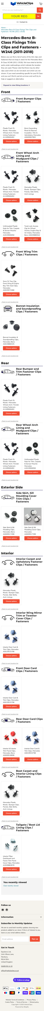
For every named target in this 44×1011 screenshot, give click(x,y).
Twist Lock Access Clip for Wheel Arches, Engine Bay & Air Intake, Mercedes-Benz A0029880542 (32, 230)
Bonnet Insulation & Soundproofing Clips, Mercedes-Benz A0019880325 (11, 340)
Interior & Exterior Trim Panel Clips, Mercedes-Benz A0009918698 (9, 751)
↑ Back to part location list (9, 149)
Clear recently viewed (10, 886)
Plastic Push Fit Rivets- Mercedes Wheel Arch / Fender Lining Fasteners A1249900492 (11, 132)
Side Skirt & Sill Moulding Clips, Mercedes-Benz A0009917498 (9, 530)
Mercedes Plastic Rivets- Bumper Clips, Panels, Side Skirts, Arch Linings (32, 190)
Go (38, 16)
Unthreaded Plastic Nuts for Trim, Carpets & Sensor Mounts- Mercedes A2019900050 (11, 230)
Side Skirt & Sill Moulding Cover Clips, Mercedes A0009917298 (32, 530)
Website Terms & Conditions (15, 1000)
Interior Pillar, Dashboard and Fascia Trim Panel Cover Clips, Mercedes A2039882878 (11, 860)
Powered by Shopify (22, 1007)
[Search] (40, 10)
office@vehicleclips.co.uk (10, 971)
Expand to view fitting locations (16, 85)
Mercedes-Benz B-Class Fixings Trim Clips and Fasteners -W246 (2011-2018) (18, 31)
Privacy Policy (31, 1000)
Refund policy (34, 1002)
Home (3, 28)
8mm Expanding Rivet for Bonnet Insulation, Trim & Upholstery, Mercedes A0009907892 (32, 132)
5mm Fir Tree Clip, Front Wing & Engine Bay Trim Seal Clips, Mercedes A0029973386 (11, 285)
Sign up (35, 939)
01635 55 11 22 (6, 966)
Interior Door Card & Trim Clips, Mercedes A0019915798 (11, 649)
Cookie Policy (9, 1002)
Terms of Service (21, 1002)
